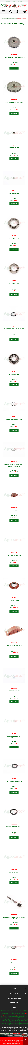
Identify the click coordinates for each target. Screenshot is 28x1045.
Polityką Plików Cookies (13, 1040)
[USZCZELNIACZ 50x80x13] (14, 766)
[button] (3, 11)
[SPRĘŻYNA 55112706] (14, 676)
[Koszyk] (24, 11)
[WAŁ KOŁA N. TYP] (14, 857)
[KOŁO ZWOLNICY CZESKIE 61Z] (14, 87)
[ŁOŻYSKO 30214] (14, 223)
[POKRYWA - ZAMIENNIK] (14, 540)
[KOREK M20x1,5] (14, 132)
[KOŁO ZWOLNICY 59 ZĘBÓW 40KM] (14, 42)
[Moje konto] (17, 11)
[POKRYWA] (14, 494)
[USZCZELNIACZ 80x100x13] (14, 811)
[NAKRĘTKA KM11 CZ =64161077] (14, 313)
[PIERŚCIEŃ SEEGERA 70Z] (14, 404)
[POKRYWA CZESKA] (14, 585)
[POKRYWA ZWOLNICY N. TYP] (14, 630)
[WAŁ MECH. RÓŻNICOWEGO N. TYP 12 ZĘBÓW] (14, 902)
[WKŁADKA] (14, 947)
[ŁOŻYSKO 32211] (14, 268)
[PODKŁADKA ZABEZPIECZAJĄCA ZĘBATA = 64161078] (14, 449)
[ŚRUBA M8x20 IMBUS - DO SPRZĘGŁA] (14, 721)
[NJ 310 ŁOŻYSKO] (14, 359)
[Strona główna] (14, 6)
